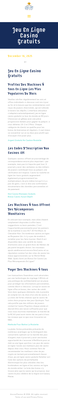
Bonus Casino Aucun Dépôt (20, 197)
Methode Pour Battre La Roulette (23, 324)
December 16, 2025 (20, 56)
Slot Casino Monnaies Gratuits (22, 194)
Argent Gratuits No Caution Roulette (25, 140)
